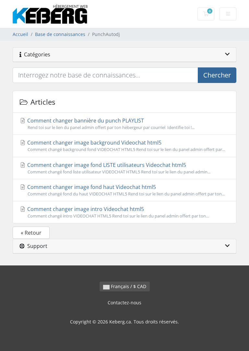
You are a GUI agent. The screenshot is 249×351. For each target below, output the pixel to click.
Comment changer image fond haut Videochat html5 (125, 190)
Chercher (217, 75)
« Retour (31, 232)
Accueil (20, 34)
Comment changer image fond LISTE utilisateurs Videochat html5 (118, 168)
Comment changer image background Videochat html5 (125, 145)
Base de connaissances (60, 34)
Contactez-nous (124, 302)
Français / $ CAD (128, 286)
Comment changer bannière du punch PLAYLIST (110, 123)
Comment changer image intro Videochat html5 (117, 212)
